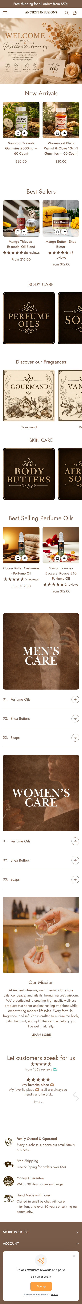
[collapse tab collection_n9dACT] (75, 860)
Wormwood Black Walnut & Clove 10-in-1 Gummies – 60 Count (61, 148)
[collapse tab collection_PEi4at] (75, 738)
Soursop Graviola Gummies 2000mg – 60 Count (21, 148)
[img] (41, 1064)
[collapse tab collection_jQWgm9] (75, 841)
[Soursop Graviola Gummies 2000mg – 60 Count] (21, 120)
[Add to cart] (17, 133)
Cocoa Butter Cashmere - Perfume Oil (21, 571)
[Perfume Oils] (29, 318)
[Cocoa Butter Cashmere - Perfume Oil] (21, 545)
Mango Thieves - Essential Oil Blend (21, 244)
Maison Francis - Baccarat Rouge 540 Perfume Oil (60, 573)
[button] (75, 1094)
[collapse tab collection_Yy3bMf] (75, 699)
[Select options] (17, 231)
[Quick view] (24, 133)
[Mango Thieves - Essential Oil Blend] (21, 218)
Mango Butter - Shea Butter (61, 244)
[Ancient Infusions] (41, 13)
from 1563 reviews (38, 1069)
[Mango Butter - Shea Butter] (61, 218)
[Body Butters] (29, 474)
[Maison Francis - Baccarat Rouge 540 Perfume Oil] (61, 545)
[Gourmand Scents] (29, 395)
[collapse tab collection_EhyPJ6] (75, 718)
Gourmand (29, 427)
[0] (74, 12)
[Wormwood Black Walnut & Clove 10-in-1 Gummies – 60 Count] (61, 120)
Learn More (41, 1034)
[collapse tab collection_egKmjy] (75, 879)
